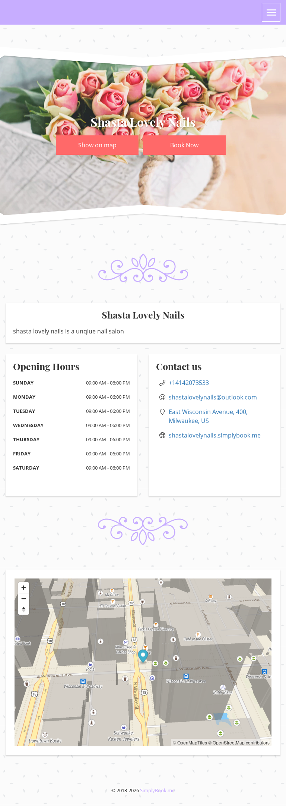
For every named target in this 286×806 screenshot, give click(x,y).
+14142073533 (189, 383)
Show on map (97, 145)
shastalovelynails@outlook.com (213, 397)
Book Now (184, 145)
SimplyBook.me (157, 790)
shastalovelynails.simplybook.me (215, 435)
